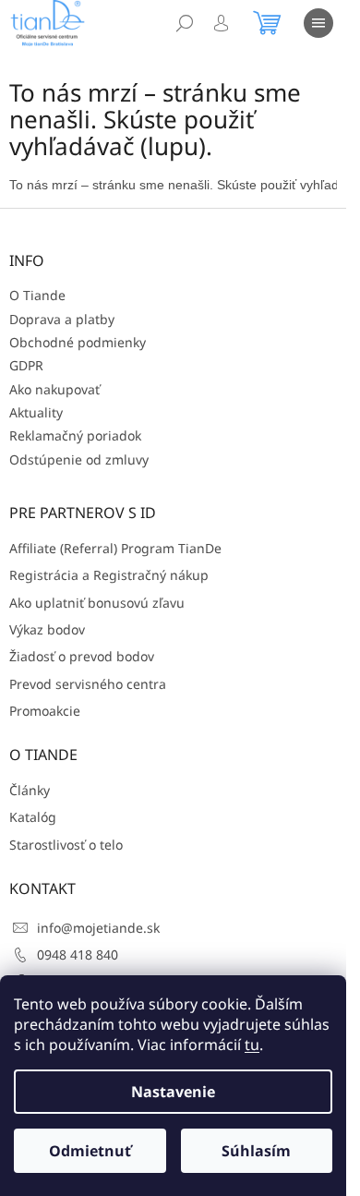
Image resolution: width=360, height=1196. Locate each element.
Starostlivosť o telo (66, 844)
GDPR (26, 365)
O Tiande (37, 295)
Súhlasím (256, 1151)
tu (252, 1044)
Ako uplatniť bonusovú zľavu (97, 602)
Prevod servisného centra (87, 684)
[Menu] (318, 23)
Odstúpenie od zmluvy (79, 459)
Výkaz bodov (47, 629)
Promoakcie (44, 710)
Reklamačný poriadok (75, 435)
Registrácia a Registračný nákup (109, 575)
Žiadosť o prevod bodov (81, 656)
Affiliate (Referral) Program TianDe (115, 548)
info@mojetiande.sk (98, 927)
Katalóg (32, 817)
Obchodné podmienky (77, 342)
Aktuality (36, 412)
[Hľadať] (184, 23)
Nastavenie (173, 1091)
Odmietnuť (90, 1151)
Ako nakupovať (54, 389)
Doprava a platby (61, 319)
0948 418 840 (77, 954)
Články (29, 790)
